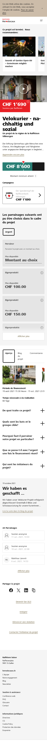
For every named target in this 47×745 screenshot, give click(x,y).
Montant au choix (21, 260)
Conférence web (9, 696)
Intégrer (23, 612)
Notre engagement (10, 678)
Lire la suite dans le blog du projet (18, 511)
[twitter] (18, 590)
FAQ (4, 699)
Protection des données (12, 727)
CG (4, 721)
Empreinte (6, 730)
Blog (4, 681)
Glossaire (6, 702)
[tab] (9, 232)
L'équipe (6, 675)
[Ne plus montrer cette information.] (42, 8)
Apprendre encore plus (13, 154)
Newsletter (7, 684)
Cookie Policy (8, 724)
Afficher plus (23, 336)
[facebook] (11, 590)
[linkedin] (26, 590)
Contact (6, 706)
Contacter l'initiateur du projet (23, 632)
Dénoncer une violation (24, 622)
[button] (41, 20)
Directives (6, 718)
